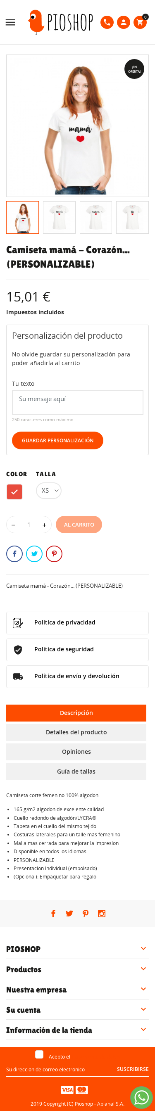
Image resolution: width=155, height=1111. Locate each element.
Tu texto (23, 383)
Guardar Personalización (57, 440)
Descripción (76, 713)
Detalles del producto (76, 732)
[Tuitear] (34, 554)
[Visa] (67, 1089)
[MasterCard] (82, 1089)
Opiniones (76, 751)
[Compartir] (14, 554)
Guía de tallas (76, 771)
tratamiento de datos (96, 1056)
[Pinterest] (54, 554)
